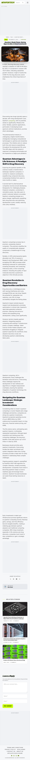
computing (11, 120)
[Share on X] (10, 579)
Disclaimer (21, 749)
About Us (20, 751)
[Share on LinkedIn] (16, 579)
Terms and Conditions (15, 747)
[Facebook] (11, 755)
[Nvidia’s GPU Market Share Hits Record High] (15, 654)
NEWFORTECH (7, 2)
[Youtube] (18, 755)
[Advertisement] (15, 20)
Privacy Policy (10, 749)
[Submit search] (23, 2)
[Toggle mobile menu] (27, 2)
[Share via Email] (19, 579)
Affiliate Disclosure (15, 753)
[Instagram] (14, 755)
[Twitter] (16, 755)
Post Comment (8, 706)
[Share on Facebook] (13, 579)
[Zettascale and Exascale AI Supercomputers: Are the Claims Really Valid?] (15, 633)
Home (7, 37)
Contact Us (11, 751)
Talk (11, 37)
